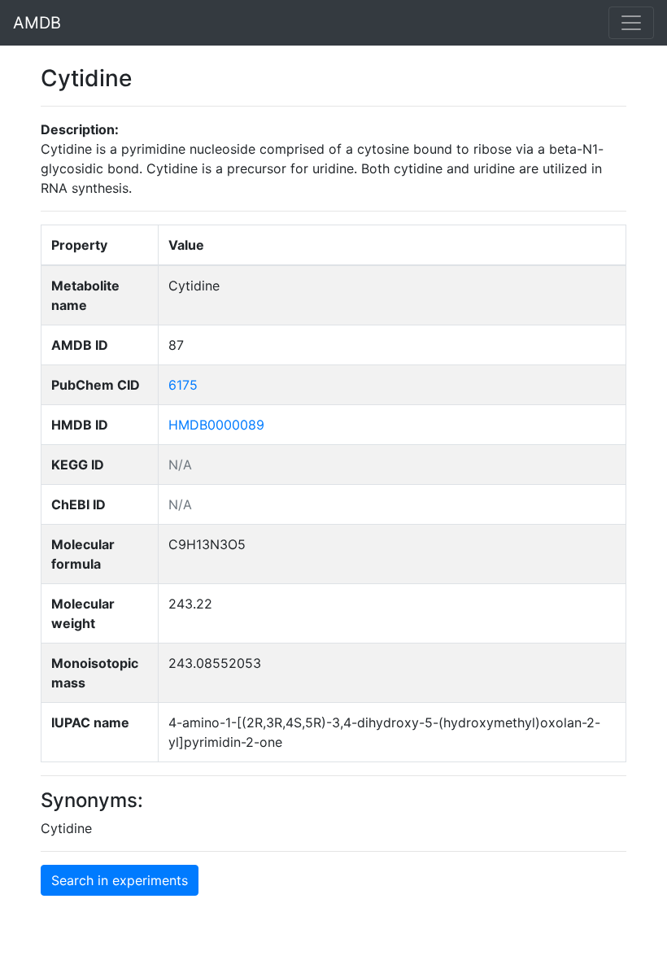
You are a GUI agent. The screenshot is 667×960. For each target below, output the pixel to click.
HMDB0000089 (216, 425)
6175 (183, 385)
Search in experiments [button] (119, 880)
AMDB (37, 23)
